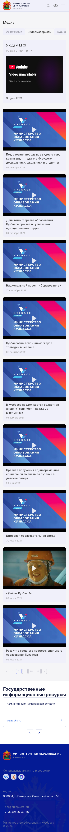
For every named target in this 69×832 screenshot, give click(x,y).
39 (37, 671)
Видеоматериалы (39, 31)
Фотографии (14, 31)
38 (31, 671)
